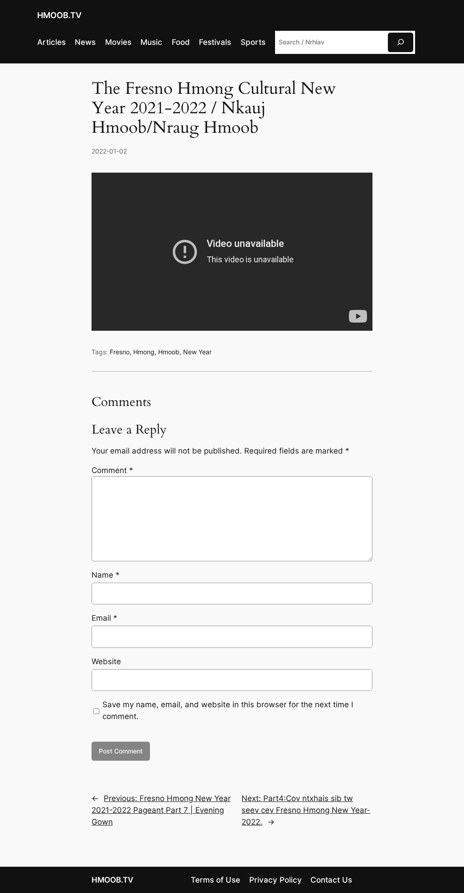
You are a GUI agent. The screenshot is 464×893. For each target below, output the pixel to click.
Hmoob (168, 352)
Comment (112, 470)
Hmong (144, 352)
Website (106, 661)
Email (104, 618)
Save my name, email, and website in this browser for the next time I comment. (227, 710)
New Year (197, 352)
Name (106, 574)
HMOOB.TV (59, 15)
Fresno (120, 352)
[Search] (400, 42)
